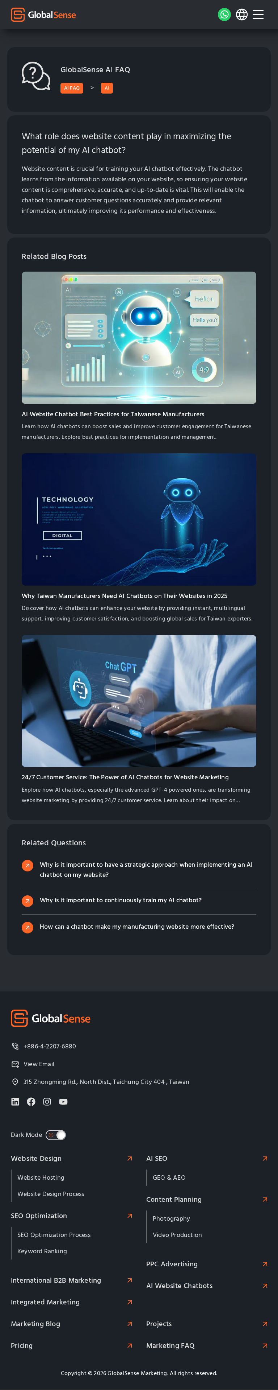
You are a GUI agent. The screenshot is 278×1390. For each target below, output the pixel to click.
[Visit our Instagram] (47, 1101)
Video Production (177, 1235)
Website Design (36, 1158)
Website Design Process (50, 1194)
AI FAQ (72, 88)
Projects (159, 1324)
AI (107, 88)
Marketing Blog (35, 1324)
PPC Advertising (172, 1264)
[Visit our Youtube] (63, 1101)
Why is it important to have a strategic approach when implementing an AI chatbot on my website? (146, 870)
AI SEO (156, 1158)
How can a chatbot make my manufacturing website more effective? (137, 926)
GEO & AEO (169, 1177)
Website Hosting (40, 1177)
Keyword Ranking (42, 1251)
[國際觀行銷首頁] (43, 15)
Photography (171, 1218)
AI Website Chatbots (179, 1286)
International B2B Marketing (56, 1280)
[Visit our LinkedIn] (15, 1101)
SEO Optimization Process (53, 1235)
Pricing (22, 1345)
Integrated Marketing (45, 1302)
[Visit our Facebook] (31, 1101)
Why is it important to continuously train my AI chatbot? (121, 900)
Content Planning (174, 1199)
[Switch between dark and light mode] (56, 1135)
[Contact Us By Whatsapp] (224, 14)
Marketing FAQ (170, 1345)
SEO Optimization (39, 1216)
